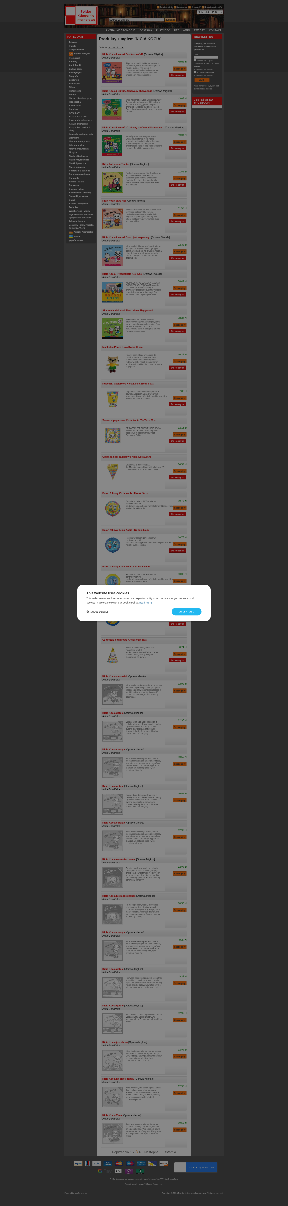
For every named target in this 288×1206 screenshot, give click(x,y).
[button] (97, 611)
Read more (145, 602)
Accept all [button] (186, 611)
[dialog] (144, 603)
